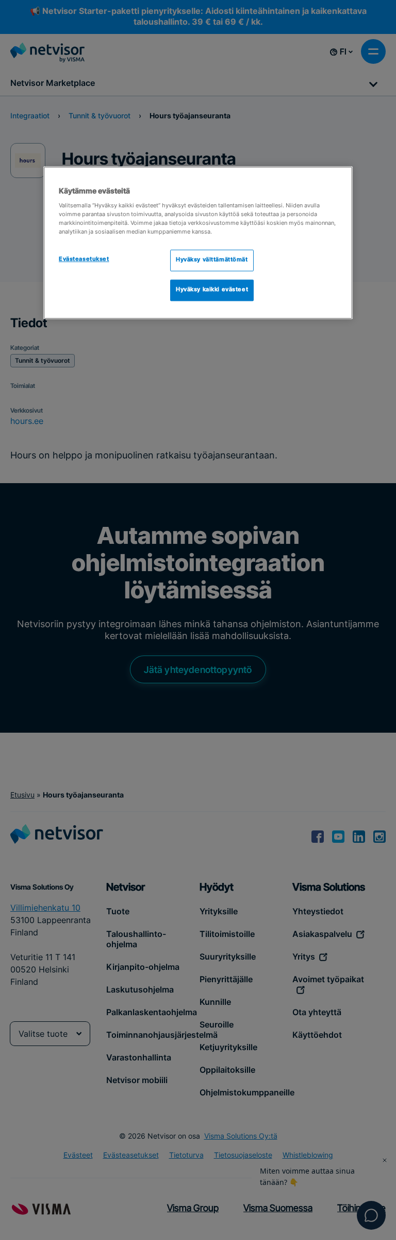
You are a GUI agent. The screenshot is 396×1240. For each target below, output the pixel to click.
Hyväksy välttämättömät (212, 260)
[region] (198, 243)
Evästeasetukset (84, 260)
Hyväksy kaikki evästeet (212, 290)
